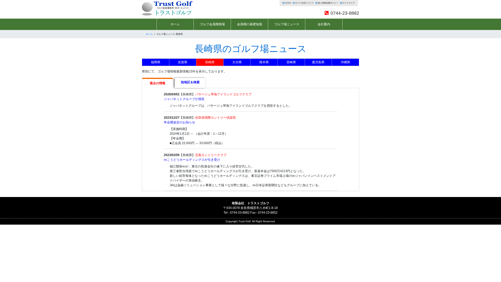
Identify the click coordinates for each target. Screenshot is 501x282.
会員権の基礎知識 (249, 24)
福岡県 (155, 62)
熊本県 (264, 62)
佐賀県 (182, 62)
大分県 (237, 62)
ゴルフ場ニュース (286, 24)
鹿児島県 (318, 62)
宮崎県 (291, 62)
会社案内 (324, 24)
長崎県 (209, 62)
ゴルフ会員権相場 (212, 24)
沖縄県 (345, 62)
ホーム (175, 24)
